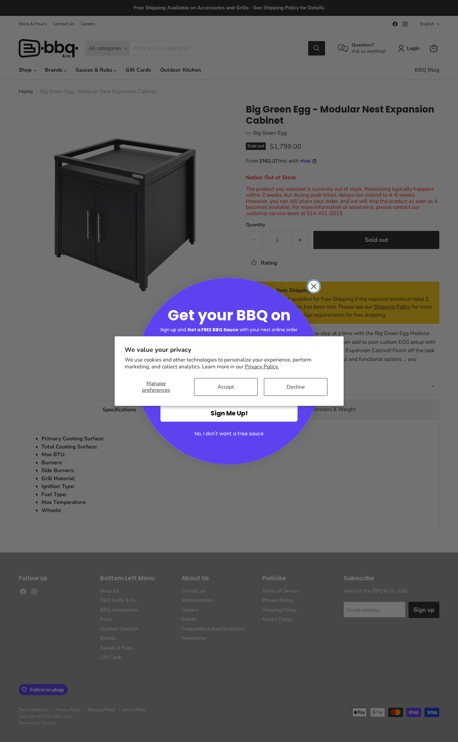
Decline (296, 386)
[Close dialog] (314, 286)
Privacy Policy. (262, 366)
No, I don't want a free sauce (229, 433)
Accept (225, 386)
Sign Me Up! (229, 413)
